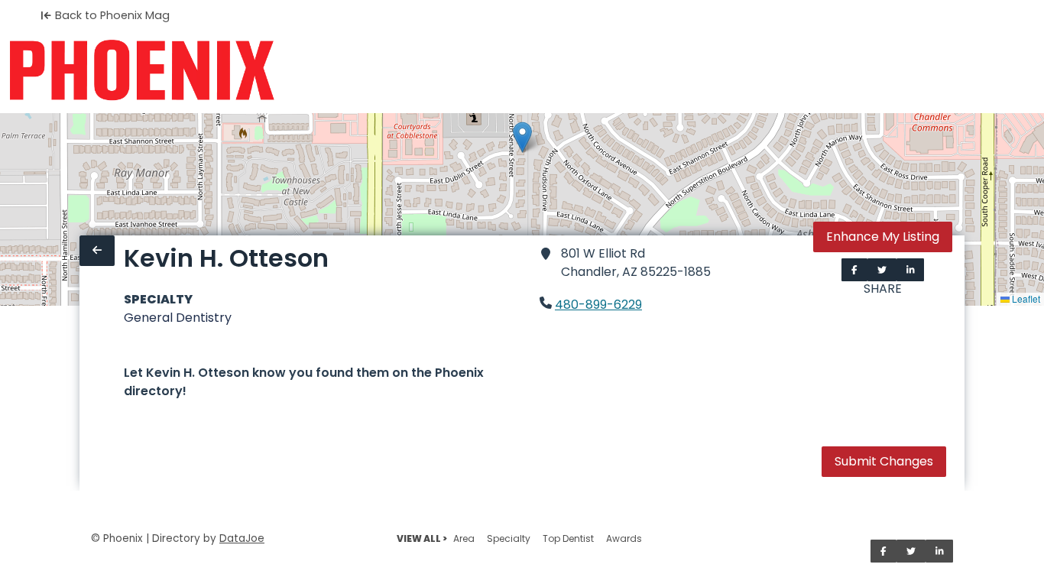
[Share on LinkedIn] (910, 269)
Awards (624, 538)
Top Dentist (568, 538)
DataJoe (241, 538)
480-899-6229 (598, 304)
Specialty (508, 538)
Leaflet (1025, 298)
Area (464, 538)
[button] (522, 137)
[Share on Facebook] (854, 269)
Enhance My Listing (882, 236)
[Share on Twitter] (881, 269)
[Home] (142, 70)
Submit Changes (884, 461)
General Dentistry (178, 317)
